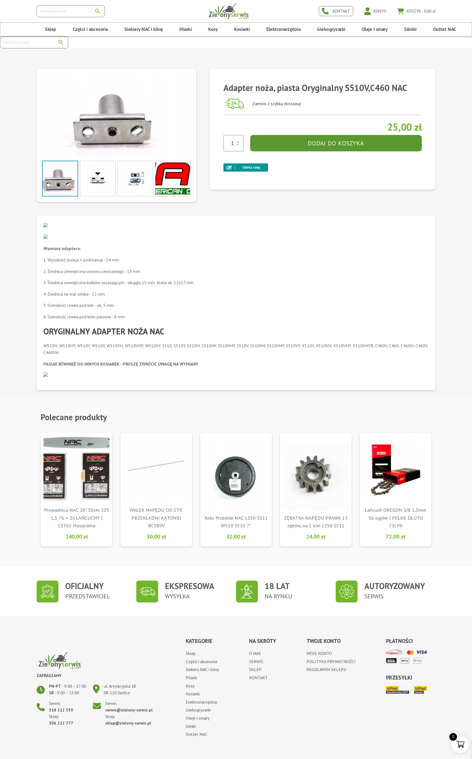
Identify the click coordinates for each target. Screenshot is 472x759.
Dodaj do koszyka (336, 143)
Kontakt (258, 677)
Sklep (50, 29)
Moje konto (319, 653)
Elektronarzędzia (283, 29)
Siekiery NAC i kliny (143, 29)
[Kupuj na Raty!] (245, 166)
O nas (255, 653)
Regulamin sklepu (326, 669)
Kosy (213, 29)
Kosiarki (242, 29)
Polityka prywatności (331, 661)
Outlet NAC (444, 29)
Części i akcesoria (90, 29)
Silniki (410, 29)
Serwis (256, 661)
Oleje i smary (375, 29)
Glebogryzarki (331, 29)
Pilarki (185, 29)
